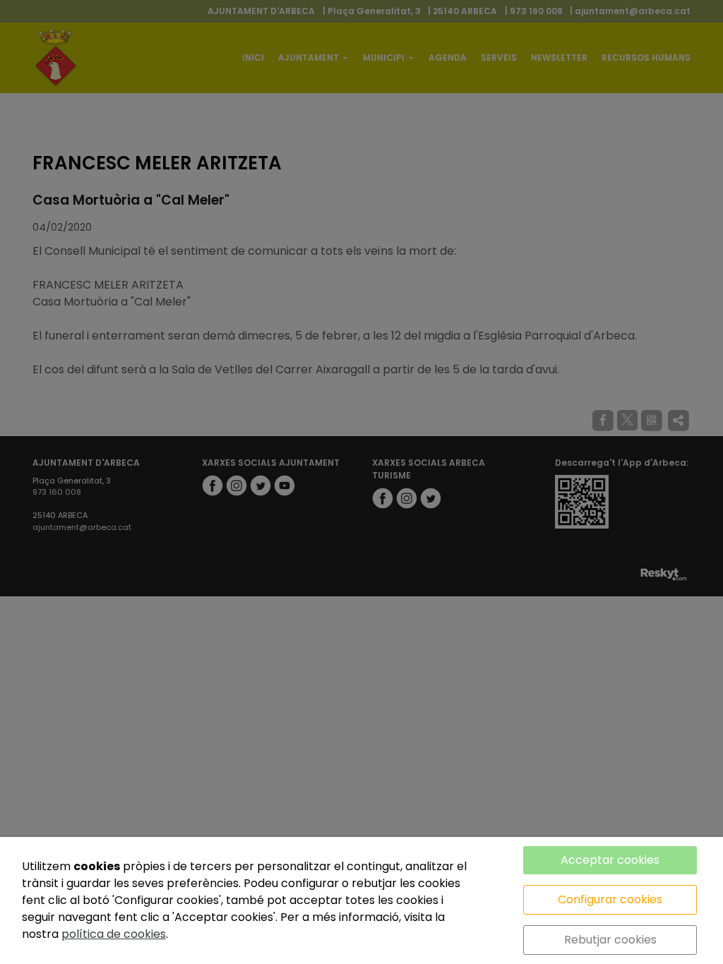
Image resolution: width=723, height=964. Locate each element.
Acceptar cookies (610, 860)
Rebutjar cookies (610, 940)
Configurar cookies (610, 899)
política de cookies (113, 934)
